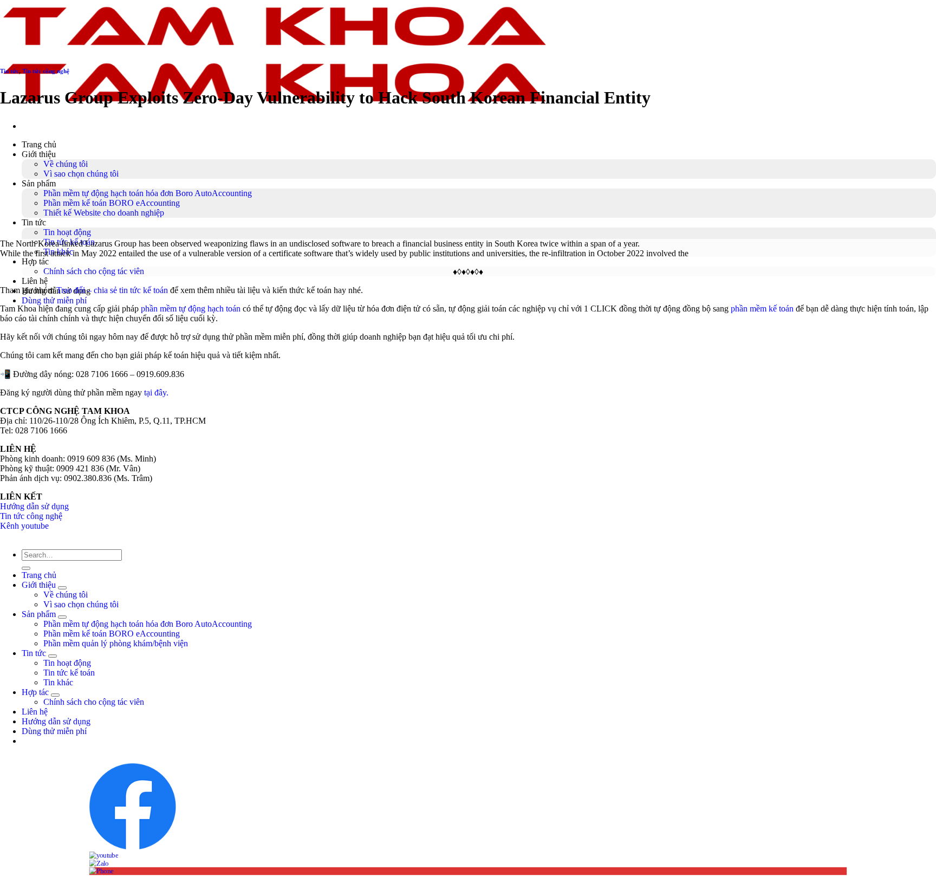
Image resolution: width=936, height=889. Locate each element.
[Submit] (26, 568)
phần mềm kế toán (762, 308)
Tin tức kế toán (69, 672)
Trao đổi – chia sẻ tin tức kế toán (112, 290)
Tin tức (34, 222)
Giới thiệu (39, 154)
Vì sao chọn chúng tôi (81, 173)
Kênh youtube (24, 525)
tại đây (155, 392)
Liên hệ (35, 280)
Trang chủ (39, 144)
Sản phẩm (39, 183)
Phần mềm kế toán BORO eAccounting (111, 202)
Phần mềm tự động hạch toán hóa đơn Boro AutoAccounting (147, 193)
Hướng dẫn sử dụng (34, 506)
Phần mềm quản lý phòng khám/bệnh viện (115, 643)
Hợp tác (35, 261)
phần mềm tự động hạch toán (190, 308)
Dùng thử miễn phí (54, 731)
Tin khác (58, 682)
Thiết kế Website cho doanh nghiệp (103, 212)
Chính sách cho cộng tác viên (93, 271)
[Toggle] (62, 587)
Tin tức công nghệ (45, 71)
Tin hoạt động (67, 232)
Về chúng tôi (65, 163)
